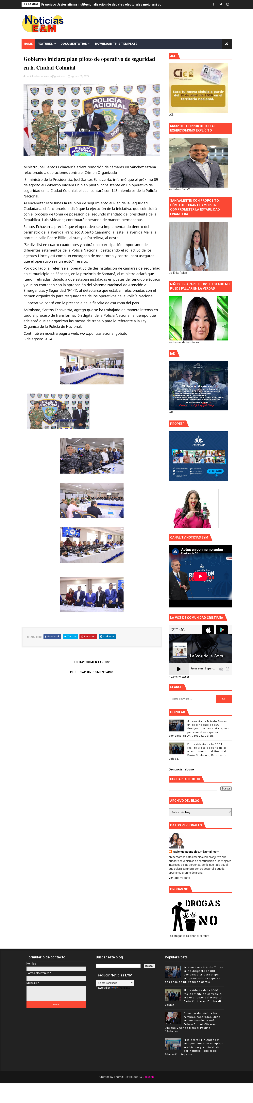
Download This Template (116, 43)
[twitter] (221, 4)
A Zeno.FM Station (179, 677)
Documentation (74, 43)
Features (45, 43)
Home (28, 43)
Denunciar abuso (181, 769)
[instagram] (228, 4)
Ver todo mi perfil (179, 877)
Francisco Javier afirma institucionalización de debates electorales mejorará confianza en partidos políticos (122, 4)
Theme (118, 1076)
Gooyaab (148, 1076)
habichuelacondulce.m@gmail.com (196, 851)
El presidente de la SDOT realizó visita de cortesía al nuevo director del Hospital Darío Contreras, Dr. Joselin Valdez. (198, 751)
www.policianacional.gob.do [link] (103, 333)
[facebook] (214, 4)
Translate (124, 987)
